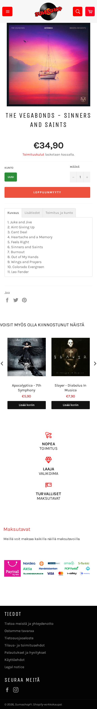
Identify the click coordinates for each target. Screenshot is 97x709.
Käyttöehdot (15, 660)
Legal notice (14, 667)
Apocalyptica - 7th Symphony (26, 387)
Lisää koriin (27, 405)
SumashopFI (23, 704)
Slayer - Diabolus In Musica (70, 387)
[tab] (13, 212)
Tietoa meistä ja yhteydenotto (29, 623)
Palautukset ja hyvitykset (25, 652)
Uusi (11, 177)
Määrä (75, 166)
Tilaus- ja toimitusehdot (25, 645)
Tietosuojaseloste (19, 638)
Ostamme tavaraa (19, 631)
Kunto (9, 167)
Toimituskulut (33, 154)
